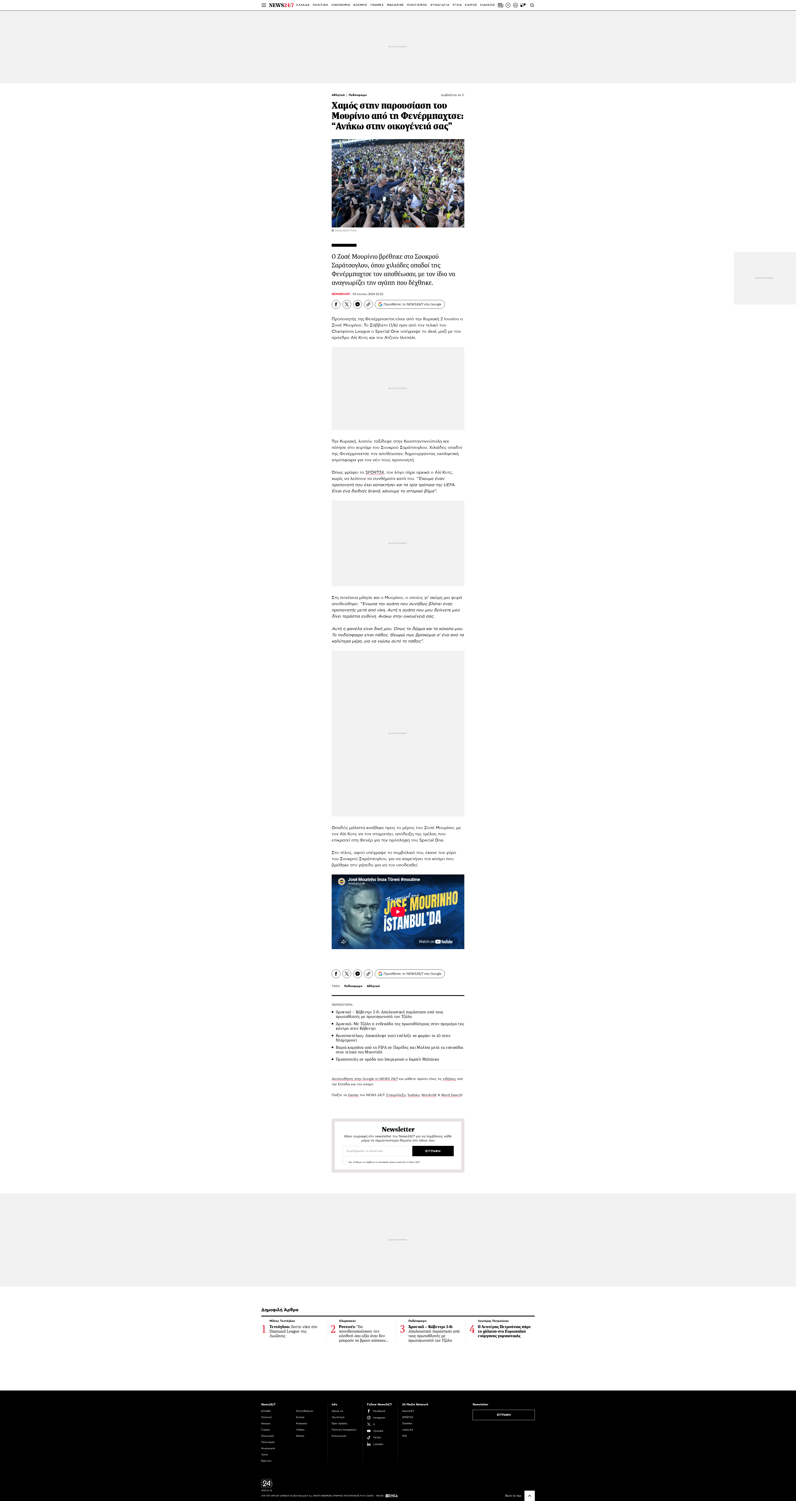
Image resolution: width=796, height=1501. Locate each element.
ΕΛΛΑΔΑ (303, 5)
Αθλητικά (339, 95)
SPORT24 (374, 472)
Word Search (451, 1095)
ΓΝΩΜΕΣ (377, 5)
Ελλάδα (266, 1411)
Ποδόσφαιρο (358, 95)
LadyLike (407, 1429)
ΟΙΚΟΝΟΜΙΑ (341, 5)
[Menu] (264, 5)
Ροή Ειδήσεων (304, 1411)
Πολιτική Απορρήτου (344, 1429)
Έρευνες (266, 1461)
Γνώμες (265, 1429)
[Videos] (508, 5)
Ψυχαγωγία (268, 1448)
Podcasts (301, 1423)
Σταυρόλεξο (396, 1095)
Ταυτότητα (338, 1417)
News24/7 (408, 1411)
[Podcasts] (515, 5)
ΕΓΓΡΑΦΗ (504, 1415)
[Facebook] (336, 304)
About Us (337, 1411)
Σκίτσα (300, 1417)
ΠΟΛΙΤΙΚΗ (320, 5)
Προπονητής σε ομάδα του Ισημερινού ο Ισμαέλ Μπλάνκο (387, 1059)
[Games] (523, 5)
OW (404, 1436)
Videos (300, 1429)
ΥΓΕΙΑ (457, 5)
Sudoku (413, 1095)
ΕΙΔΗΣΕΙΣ (487, 5)
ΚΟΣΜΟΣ (360, 5)
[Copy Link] (368, 304)
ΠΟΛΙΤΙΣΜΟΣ (417, 5)
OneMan (407, 1423)
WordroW (429, 1095)
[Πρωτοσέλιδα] (500, 5)
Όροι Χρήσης (339, 1423)
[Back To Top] (529, 1496)
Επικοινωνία (339, 1436)
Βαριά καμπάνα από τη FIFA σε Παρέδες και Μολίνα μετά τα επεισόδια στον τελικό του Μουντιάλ (399, 1050)
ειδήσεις (449, 1079)
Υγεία (264, 1454)
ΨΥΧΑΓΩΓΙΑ (439, 5)
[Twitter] (346, 304)
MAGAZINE (395, 5)
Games (353, 1095)
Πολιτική (266, 1417)
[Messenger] (357, 304)
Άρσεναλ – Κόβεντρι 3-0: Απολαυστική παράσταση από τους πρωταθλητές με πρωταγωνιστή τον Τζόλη (389, 1014)
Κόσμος (266, 1423)
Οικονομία (267, 1436)
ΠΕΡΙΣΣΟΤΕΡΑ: (342, 1004)
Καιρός (471, 5)
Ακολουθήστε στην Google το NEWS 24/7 (365, 1079)
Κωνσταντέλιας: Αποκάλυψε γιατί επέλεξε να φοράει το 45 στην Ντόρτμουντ (393, 1038)
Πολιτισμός (268, 1442)
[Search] (532, 5)
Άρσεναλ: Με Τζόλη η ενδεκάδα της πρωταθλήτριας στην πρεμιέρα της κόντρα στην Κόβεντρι (400, 1026)
